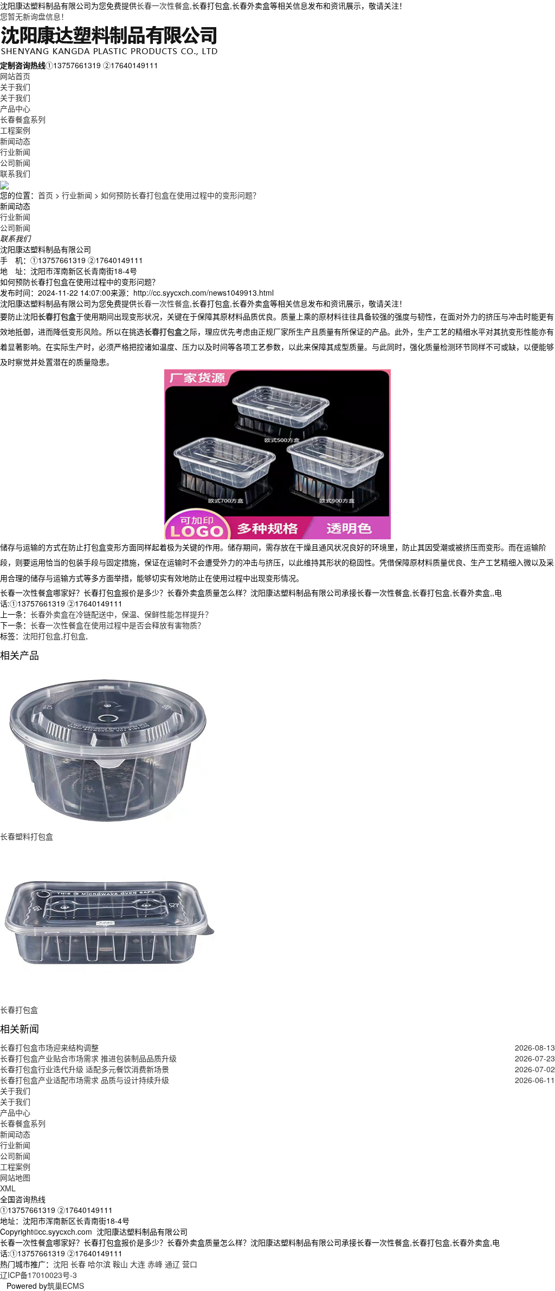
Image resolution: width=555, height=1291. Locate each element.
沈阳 (60, 1264)
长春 (78, 1264)
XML (8, 1188)
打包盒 (74, 635)
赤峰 (155, 1264)
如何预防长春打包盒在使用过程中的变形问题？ (180, 195)
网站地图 (15, 1177)
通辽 (172, 1264)
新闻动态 (15, 140)
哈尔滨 (99, 1264)
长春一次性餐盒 (163, 5)
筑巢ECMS (65, 1285)
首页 (45, 195)
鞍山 (120, 1264)
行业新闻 (15, 151)
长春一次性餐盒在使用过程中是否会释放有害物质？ (117, 625)
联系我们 (15, 173)
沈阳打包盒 (42, 635)
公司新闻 (15, 162)
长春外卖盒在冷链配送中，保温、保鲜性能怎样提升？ (121, 614)
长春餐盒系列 (23, 119)
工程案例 (15, 130)
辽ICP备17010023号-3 (38, 1274)
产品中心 (15, 108)
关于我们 (15, 86)
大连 (137, 1264)
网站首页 (15, 75)
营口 (189, 1264)
